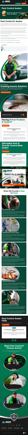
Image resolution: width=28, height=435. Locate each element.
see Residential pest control (5, 92)
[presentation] (10, 114)
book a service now (6, 125)
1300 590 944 (18, 3)
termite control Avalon (12, 163)
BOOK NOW (23, 3)
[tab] (10, 114)
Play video (14, 184)
